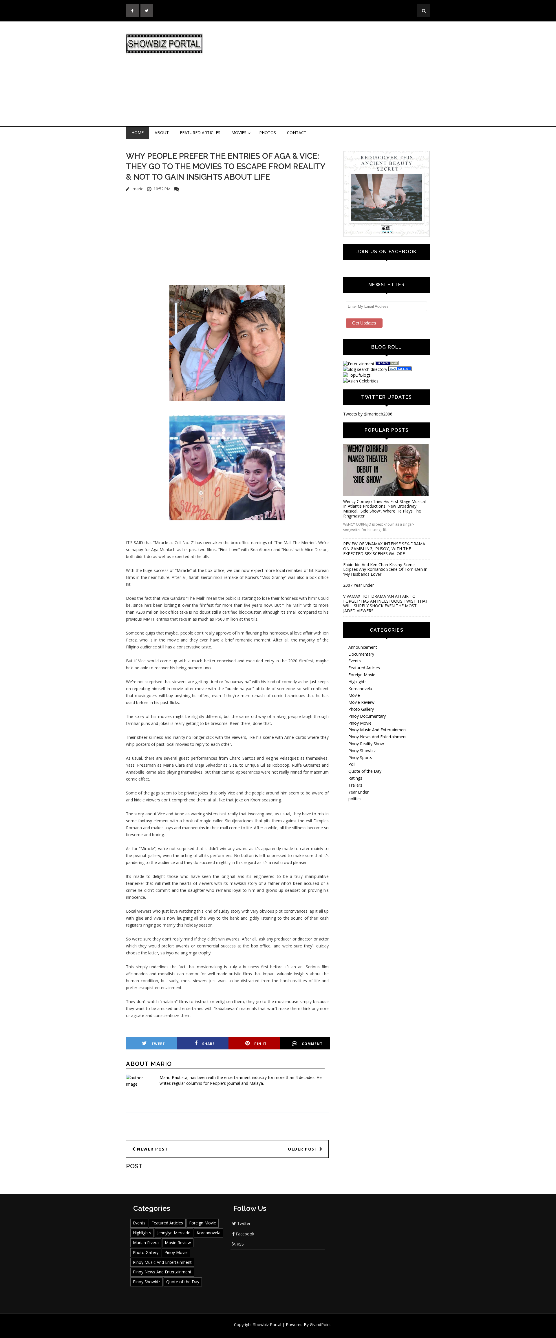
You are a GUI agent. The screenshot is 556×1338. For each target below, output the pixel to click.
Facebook (244, 1234)
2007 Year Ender (358, 585)
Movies (238, 132)
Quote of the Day (364, 771)
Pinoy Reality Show (366, 743)
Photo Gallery (361, 709)
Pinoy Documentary (367, 716)
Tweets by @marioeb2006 (367, 414)
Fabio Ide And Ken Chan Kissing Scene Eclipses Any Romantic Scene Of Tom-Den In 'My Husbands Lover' (385, 569)
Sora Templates (295, 1330)
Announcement (362, 647)
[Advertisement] (326, 74)
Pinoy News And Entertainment (377, 736)
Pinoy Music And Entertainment (377, 729)
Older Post (303, 1149)
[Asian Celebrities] (360, 381)
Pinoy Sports (360, 757)
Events (354, 660)
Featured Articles (200, 132)
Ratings (355, 778)
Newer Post (152, 1149)
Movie (354, 695)
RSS (239, 1244)
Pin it (260, 1043)
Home (137, 132)
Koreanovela (360, 688)
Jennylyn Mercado (174, 1232)
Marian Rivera (146, 1242)
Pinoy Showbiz (362, 750)
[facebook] (132, 10)
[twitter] (146, 10)
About (162, 132)
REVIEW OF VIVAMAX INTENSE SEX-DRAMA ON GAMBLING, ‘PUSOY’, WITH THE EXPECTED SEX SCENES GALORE (384, 548)
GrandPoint (320, 1324)
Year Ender (358, 792)
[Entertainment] (358, 364)
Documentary (361, 654)
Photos (267, 132)
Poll (351, 764)
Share (208, 1043)
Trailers (355, 785)
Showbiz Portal (267, 1324)
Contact (296, 132)
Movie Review (361, 702)
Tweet (158, 1043)
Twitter (243, 1223)
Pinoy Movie (360, 723)
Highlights (357, 681)
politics (354, 798)
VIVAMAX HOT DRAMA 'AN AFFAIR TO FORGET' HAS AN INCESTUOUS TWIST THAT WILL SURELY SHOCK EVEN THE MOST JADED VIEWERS (385, 603)
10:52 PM (162, 189)
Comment (312, 1043)
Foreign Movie (361, 674)
